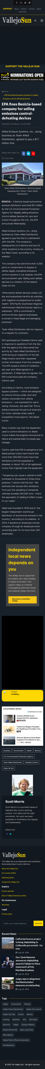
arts (24, 1019)
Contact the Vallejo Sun (10, 882)
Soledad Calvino (31, 762)
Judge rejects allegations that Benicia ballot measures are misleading (28, 982)
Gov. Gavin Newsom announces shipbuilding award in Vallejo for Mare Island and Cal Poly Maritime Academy (28, 963)
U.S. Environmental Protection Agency (18, 756)
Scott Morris (14, 124)
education (33, 1019)
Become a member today (21, 600)
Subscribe (22, 12)
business (6, 751)
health (29, 751)
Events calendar (8, 891)
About (16, 9)
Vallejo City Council (33, 1009)
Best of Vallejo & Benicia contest (14, 896)
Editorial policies (8, 878)
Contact (32, 9)
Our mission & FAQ (9, 873)
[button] (22, 718)
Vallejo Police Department (13, 1009)
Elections (6, 1025)
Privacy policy (7, 914)
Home (5, 92)
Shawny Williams (28, 1025)
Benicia (38, 751)
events (21, 1014)
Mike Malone (8, 1035)
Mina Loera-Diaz (26, 1030)
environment (18, 751)
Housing (6, 1019)
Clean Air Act (8, 768)
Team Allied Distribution (12, 762)
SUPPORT (7, 9)
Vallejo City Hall (9, 1014)
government (16, 1004)
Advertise (5, 905)
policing (27, 1004)
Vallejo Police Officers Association (16, 1040)
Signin (39, 9)
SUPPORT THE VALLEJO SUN (22, 66)
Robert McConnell (10, 1030)
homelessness (8, 1045)
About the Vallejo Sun (10, 869)
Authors (24, 9)
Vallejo (5, 1004)
